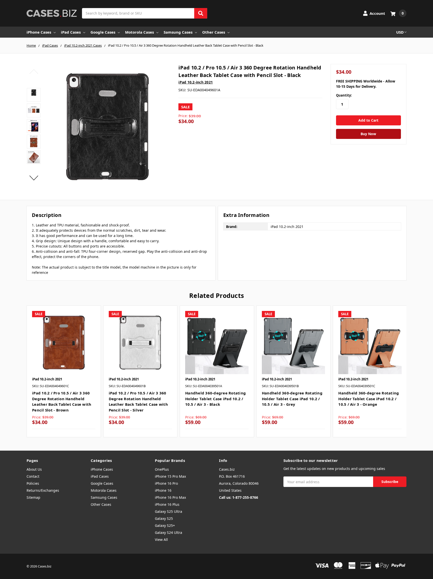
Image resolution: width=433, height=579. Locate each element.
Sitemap (33, 497)
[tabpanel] (64, 371)
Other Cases (213, 32)
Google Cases (102, 32)
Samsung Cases (178, 32)
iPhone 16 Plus (167, 504)
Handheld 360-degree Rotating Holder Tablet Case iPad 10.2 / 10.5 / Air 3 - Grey (292, 398)
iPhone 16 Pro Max (170, 497)
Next (33, 178)
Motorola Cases (139, 32)
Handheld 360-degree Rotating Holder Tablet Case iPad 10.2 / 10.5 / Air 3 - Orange (368, 398)
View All (161, 539)
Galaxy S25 (164, 518)
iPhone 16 (163, 490)
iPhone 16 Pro (166, 483)
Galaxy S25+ (165, 525)
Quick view (64, 342)
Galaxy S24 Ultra (168, 532)
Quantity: (344, 95)
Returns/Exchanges (43, 490)
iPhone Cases (39, 32)
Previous (33, 71)
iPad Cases (71, 32)
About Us (34, 469)
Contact (33, 476)
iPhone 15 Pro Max (170, 476)
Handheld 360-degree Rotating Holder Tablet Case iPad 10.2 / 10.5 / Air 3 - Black (215, 398)
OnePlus (162, 469)
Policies (33, 483)
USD (400, 32)
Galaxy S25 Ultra (168, 511)
